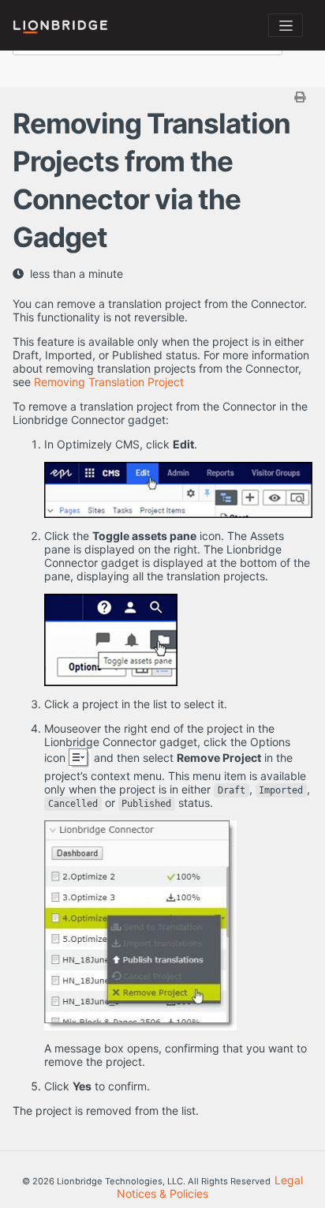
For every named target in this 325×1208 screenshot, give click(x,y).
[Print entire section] (164, 96)
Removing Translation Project (109, 381)
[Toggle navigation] (285, 25)
